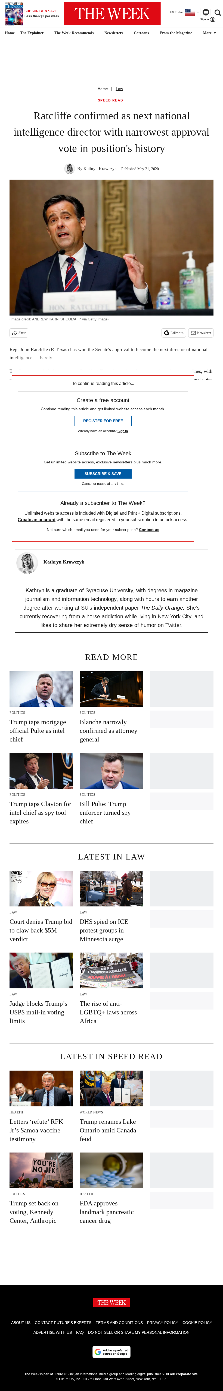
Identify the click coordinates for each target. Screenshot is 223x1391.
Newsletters (113, 33)
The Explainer (32, 33)
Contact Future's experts (63, 1322)
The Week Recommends (74, 33)
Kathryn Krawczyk (100, 168)
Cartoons (141, 33)
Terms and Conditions (119, 1322)
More (208, 33)
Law (119, 89)
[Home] (9, 33)
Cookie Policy (197, 1322)
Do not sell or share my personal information (139, 1332)
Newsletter (204, 333)
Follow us (177, 333)
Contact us (149, 529)
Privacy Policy (162, 1322)
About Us (20, 1322)
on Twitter (169, 625)
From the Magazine (176, 33)
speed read (110, 100)
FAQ (80, 1332)
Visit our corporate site (180, 1374)
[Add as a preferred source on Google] (111, 1352)
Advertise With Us (52, 1332)
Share (22, 333)
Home (103, 89)
